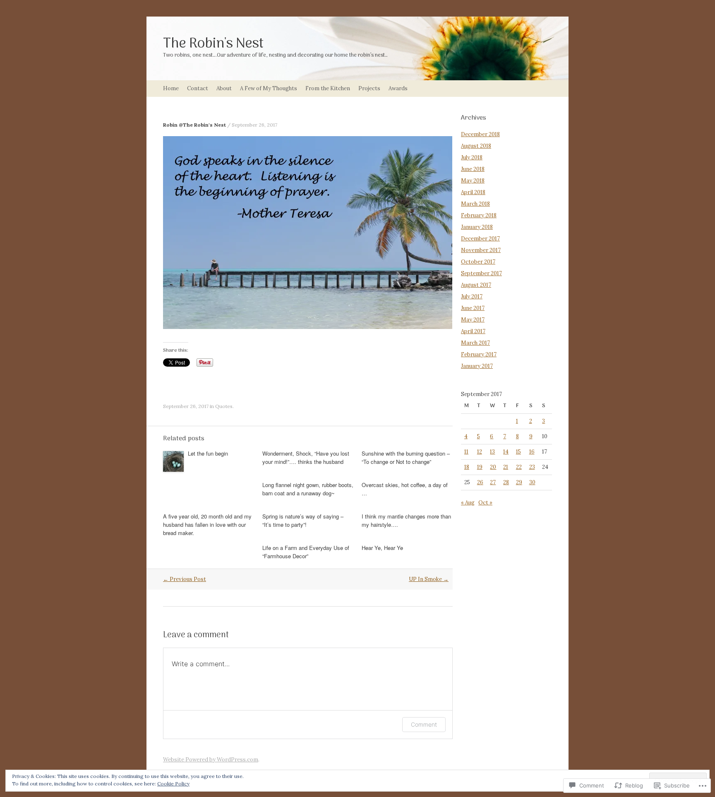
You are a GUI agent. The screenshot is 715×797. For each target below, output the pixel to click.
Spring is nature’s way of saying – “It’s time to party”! (302, 520)
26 (480, 482)
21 (505, 467)
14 (506, 451)
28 (506, 482)
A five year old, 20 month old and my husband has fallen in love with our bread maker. (207, 524)
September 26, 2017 (254, 125)
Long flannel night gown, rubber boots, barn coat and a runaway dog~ (307, 489)
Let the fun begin (208, 453)
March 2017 (475, 342)
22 (519, 467)
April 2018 (473, 192)
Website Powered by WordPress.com (210, 759)
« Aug (468, 502)
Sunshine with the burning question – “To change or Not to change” (406, 457)
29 (519, 482)
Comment (424, 724)
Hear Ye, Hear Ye (382, 548)
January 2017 (477, 366)
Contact (197, 88)
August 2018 (476, 145)
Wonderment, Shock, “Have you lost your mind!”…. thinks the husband (305, 457)
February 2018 (479, 215)
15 (518, 451)
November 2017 (481, 250)
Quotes (224, 406)
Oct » (485, 502)
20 (493, 467)
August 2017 (476, 284)
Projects (369, 88)
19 (479, 467)
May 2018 (473, 180)
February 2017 (479, 354)
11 (466, 451)
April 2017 (473, 331)
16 (532, 451)
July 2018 (471, 157)
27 (493, 482)
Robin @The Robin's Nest (194, 125)
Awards (398, 88)
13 (492, 451)
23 (532, 467)
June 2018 (473, 169)
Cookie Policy (173, 783)
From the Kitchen (327, 88)
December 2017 (480, 238)
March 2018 (475, 203)
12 (479, 451)
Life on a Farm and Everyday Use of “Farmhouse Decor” (305, 552)
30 (532, 482)
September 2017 (481, 273)
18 (466, 467)
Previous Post (184, 579)
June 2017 (473, 308)
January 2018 (477, 226)
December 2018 (480, 134)
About (224, 88)
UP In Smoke (429, 579)
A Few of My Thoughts (268, 88)
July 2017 (471, 296)
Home (171, 88)
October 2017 (478, 261)
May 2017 (473, 319)
